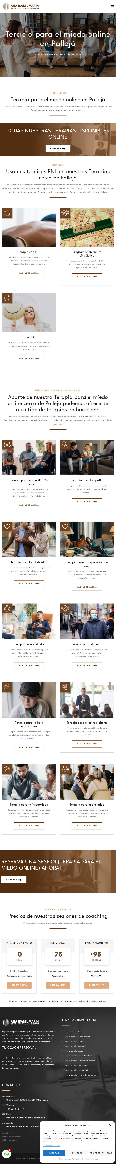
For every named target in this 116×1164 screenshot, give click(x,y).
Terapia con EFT (29, 252)
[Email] (3, 1114)
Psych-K (29, 337)
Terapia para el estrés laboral (87, 722)
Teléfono (10, 1105)
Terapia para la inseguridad (29, 804)
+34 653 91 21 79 (15, 1109)
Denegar (77, 1153)
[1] (6, 1156)
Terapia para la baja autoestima (77, 1056)
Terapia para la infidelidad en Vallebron (32, 1158)
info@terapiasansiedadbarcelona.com (25, 1117)
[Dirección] (3, 1096)
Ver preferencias (101, 1153)
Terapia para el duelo (29, 644)
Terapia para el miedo (87, 644)
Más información (29, 273)
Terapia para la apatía (86, 480)
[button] (110, 1125)
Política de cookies (63, 1159)
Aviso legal (94, 1159)
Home (37, 54)
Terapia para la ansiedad (87, 804)
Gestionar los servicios (51, 1146)
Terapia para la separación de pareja (79, 1075)
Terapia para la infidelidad (29, 562)
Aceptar (54, 1153)
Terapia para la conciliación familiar (79, 1061)
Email (9, 1114)
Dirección (10, 1096)
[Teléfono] (3, 1105)
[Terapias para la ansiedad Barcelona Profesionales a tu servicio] (20, 6)
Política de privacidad (80, 1159)
